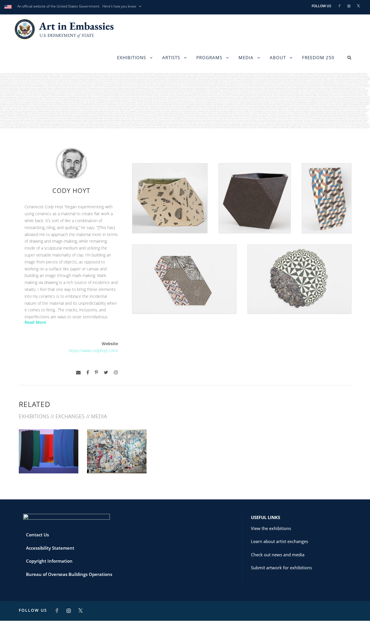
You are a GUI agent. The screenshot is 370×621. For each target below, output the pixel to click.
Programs (209, 57)
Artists (171, 57)
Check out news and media (277, 554)
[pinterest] (96, 372)
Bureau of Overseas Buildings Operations (69, 574)
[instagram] (116, 372)
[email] (78, 372)
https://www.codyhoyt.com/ (93, 350)
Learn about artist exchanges (279, 541)
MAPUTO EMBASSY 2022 (117, 460)
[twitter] (106, 372)
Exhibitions (131, 57)
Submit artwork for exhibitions (281, 567)
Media (246, 57)
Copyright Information (49, 561)
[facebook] (87, 372)
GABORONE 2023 (48, 460)
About (278, 57)
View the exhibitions (271, 528)
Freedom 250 (318, 57)
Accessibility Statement (50, 548)
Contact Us (37, 535)
